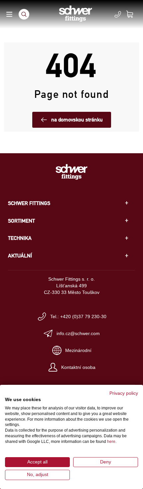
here (111, 441)
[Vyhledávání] (24, 14)
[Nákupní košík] (134, 14)
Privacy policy (123, 393)
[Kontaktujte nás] (118, 14)
